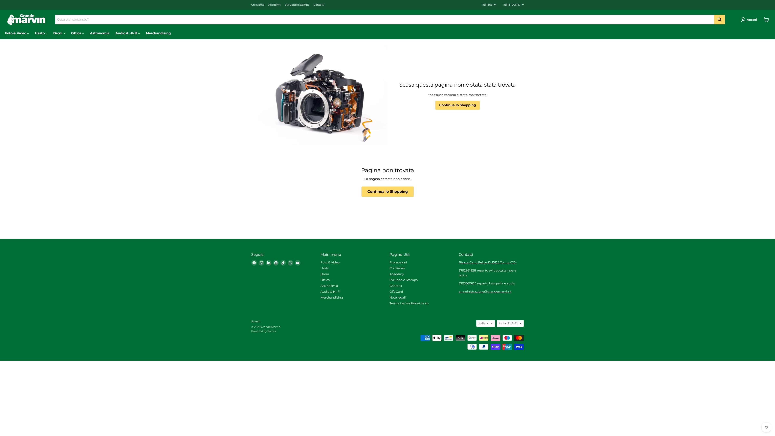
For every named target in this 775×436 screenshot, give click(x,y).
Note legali (398, 297)
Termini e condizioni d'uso (409, 303)
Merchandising (158, 33)
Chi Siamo (397, 268)
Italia (512, 4)
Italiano (487, 4)
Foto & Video (16, 33)
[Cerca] (719, 19)
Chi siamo (257, 4)
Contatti (319, 4)
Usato (40, 33)
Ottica (76, 33)
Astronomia (99, 33)
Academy (274, 4)
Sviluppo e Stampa (404, 280)
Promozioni (398, 262)
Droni (58, 33)
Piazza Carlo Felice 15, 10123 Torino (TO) (488, 262)
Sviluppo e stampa (297, 4)
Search (255, 321)
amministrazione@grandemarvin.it (485, 291)
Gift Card (396, 291)
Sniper (271, 331)
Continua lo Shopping (457, 105)
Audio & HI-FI (126, 33)
